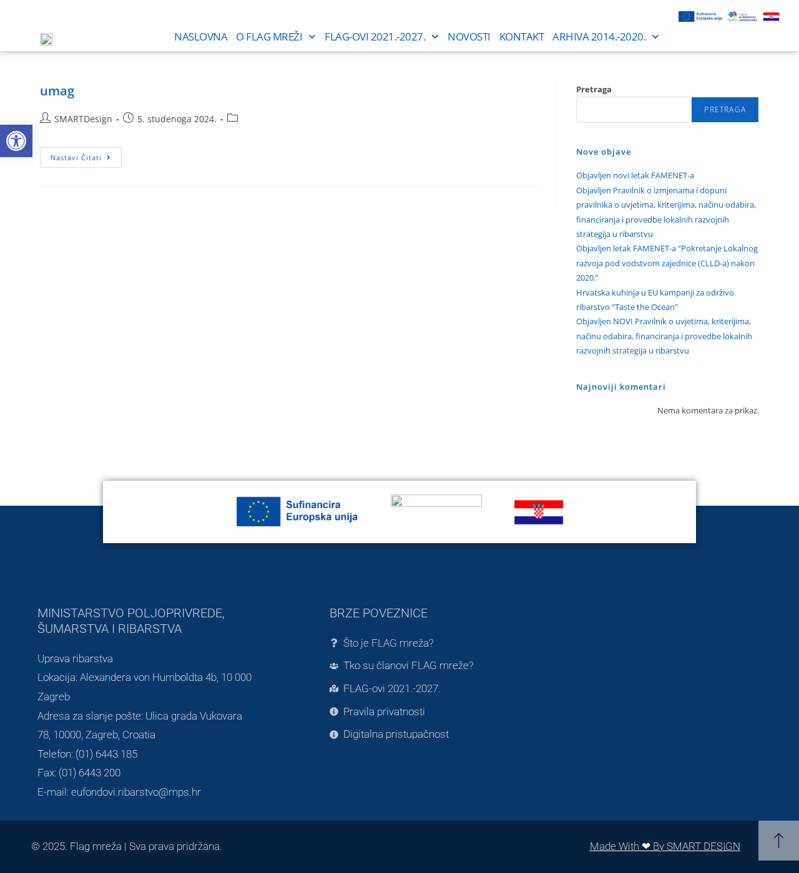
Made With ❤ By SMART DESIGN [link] (665, 846)
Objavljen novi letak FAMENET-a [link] (635, 175)
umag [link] (57, 90)
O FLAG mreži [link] (269, 36)
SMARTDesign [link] (83, 119)
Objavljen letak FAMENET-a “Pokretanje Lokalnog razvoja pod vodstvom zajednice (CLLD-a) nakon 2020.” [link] (667, 263)
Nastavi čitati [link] (86, 154)
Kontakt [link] (521, 36)
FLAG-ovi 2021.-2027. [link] (375, 36)
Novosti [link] (469, 36)
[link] (16, 141)
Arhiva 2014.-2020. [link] (598, 36)
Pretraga (594, 89)
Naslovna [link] (200, 36)
